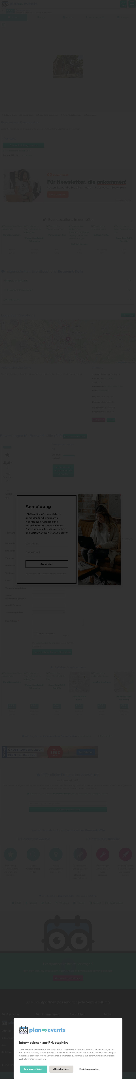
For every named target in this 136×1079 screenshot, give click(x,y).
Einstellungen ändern (89, 1069)
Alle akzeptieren (33, 1069)
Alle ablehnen (61, 1069)
